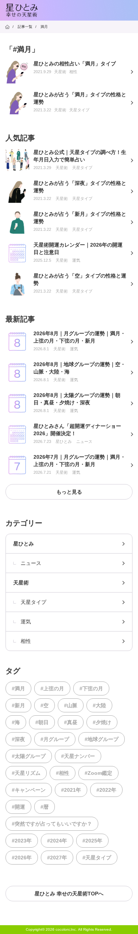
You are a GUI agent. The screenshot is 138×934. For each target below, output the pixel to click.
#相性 (62, 773)
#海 (16, 722)
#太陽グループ (29, 756)
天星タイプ (33, 602)
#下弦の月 (91, 688)
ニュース (31, 563)
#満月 (18, 688)
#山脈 (70, 705)
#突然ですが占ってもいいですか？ (52, 824)
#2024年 (57, 841)
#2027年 (57, 857)
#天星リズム (26, 773)
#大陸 (99, 705)
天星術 (21, 583)
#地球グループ (101, 739)
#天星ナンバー (78, 756)
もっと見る (69, 492)
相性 (26, 641)
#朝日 (42, 722)
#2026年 (22, 857)
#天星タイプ (96, 857)
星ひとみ (23, 544)
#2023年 (22, 841)
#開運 (18, 807)
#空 (44, 705)
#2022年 (106, 790)
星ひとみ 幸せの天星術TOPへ (69, 894)
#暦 (44, 807)
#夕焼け (102, 722)
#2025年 (92, 841)
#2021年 (71, 790)
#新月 (18, 705)
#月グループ (54, 739)
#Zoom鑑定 (98, 773)
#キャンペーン (29, 790)
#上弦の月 (52, 688)
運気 (26, 622)
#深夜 (18, 739)
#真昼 (70, 722)
